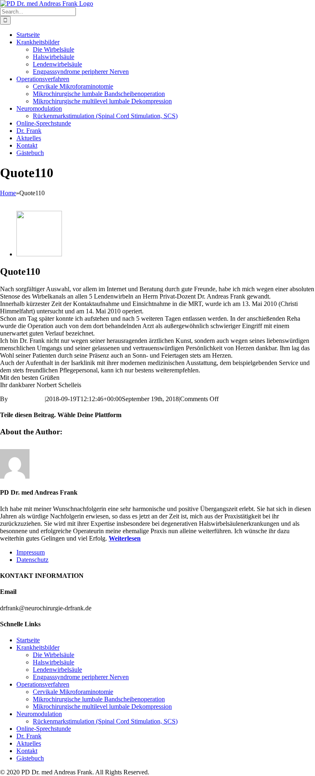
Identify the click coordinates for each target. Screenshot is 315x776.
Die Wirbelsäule (53, 654)
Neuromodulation (39, 713)
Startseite (28, 640)
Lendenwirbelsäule (57, 669)
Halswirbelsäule (53, 662)
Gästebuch (30, 758)
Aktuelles (28, 743)
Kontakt (26, 750)
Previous (11, 200)
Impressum (30, 552)
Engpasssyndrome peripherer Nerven (81, 676)
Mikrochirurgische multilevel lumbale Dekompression (102, 706)
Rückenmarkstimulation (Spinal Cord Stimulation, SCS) (105, 721)
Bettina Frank (27, 398)
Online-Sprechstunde (43, 728)
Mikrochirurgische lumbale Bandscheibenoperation (99, 699)
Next (30, 200)
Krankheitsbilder (37, 647)
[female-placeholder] (39, 254)
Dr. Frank (28, 736)
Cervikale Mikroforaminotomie (73, 691)
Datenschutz (32, 559)
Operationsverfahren (42, 684)
